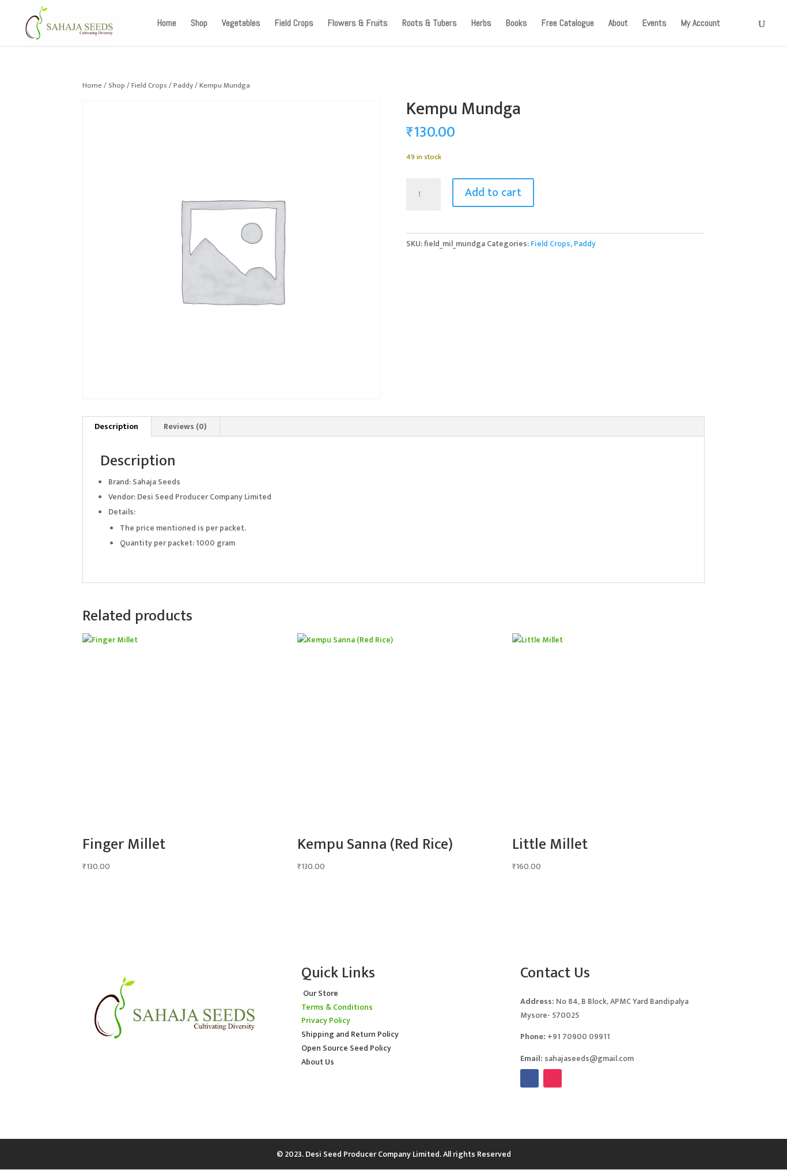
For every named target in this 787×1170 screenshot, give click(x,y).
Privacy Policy (325, 1020)
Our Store (320, 993)
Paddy (183, 85)
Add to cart (493, 192)
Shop (116, 85)
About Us (317, 1062)
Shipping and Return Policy (350, 1034)
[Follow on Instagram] (552, 1078)
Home (92, 85)
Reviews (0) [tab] (185, 426)
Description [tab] (116, 426)
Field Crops (149, 85)
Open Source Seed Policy (346, 1048)
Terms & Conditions (337, 1007)
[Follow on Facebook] (529, 1078)
